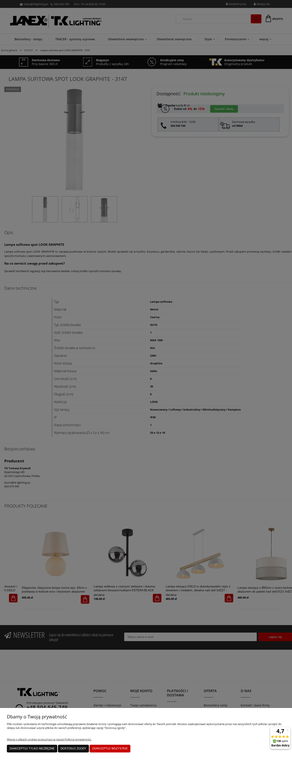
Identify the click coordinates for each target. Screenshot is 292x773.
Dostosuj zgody (73, 748)
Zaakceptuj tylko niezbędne (32, 748)
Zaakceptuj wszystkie (110, 748)
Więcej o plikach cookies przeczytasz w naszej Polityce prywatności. (49, 739)
